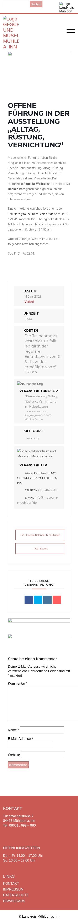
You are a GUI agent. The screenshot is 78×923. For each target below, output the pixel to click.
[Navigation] (71, 33)
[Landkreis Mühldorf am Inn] (67, 6)
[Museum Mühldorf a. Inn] (11, 46)
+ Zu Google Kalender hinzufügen (40, 534)
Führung (32, 438)
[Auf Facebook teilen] (29, 600)
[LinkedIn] (47, 600)
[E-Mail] (57, 600)
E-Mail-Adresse (20, 738)
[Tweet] (38, 600)
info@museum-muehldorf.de (34, 214)
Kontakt (11, 883)
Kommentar (17, 683)
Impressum (13, 889)
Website (14, 755)
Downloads (14, 901)
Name (13, 730)
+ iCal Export (40, 548)
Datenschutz (15, 895)
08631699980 (48, 490)
